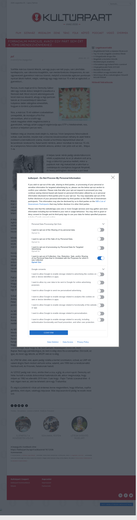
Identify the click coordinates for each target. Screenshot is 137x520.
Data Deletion (53, 342)
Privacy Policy (83, 342)
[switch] (100, 230)
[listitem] (68, 224)
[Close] (113, 178)
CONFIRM (49, 333)
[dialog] (68, 260)
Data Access (68, 342)
